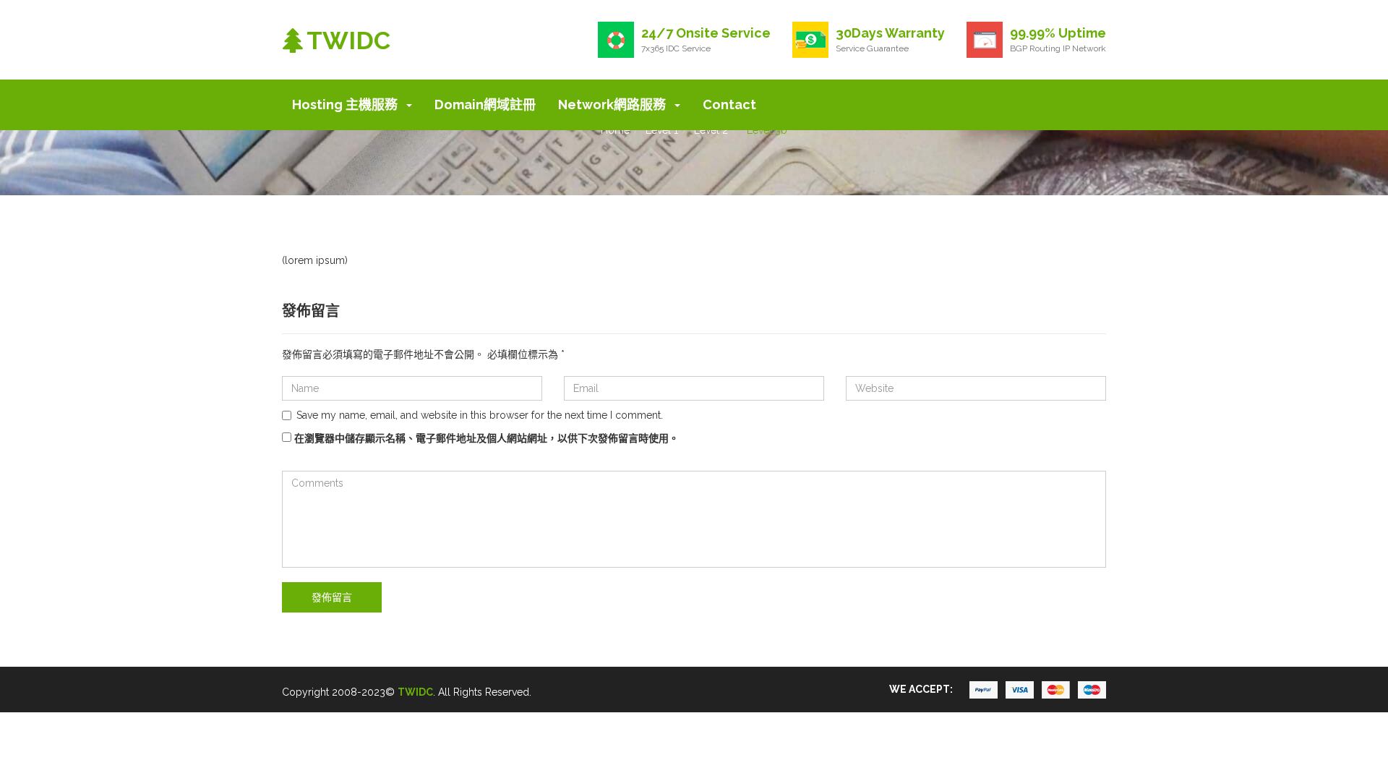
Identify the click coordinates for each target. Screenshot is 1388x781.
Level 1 (662, 130)
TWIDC (415, 692)
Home (615, 130)
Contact (729, 104)
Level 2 (711, 130)
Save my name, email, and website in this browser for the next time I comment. (479, 415)
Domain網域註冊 (485, 104)
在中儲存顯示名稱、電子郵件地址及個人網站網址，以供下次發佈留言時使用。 (486, 438)
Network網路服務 (613, 104)
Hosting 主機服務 (346, 104)
